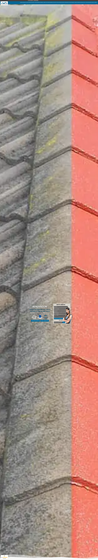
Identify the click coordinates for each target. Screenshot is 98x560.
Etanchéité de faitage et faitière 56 (92, 2)
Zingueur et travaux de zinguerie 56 (76, 2)
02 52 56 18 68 (31, 0)
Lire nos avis (4, 558)
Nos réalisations (35, 320)
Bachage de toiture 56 (26, 2)
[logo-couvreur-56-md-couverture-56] (4, 3)
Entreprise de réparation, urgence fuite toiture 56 (43, 2)
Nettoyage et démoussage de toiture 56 (67, 2)
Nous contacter (44, 320)
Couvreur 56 (21, 2)
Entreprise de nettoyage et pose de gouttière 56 (56, 2)
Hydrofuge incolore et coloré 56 (33, 2)
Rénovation (40, 307)
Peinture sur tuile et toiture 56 (84, 2)
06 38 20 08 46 (36, 0)
